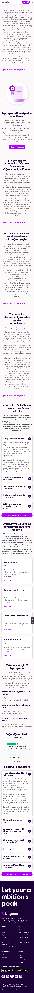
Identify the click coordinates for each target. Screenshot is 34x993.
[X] (12, 976)
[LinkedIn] (20, 976)
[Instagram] (7, 976)
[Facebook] (3, 976)
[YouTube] (16, 976)
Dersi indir (7, 580)
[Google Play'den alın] (23, 970)
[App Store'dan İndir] (8, 970)
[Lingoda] (5, 2)
